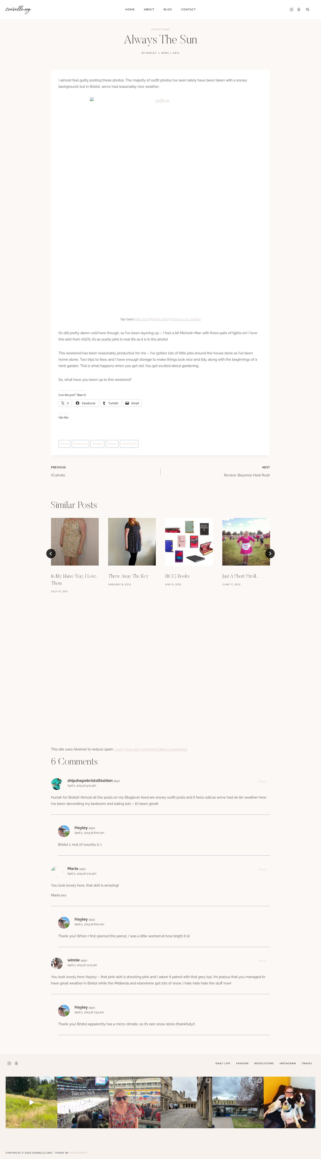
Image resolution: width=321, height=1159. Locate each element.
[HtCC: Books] (189, 542)
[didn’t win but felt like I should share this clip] (83, 1102)
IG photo (58, 472)
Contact (188, 9)
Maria (72, 868)
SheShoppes (78, 1152)
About (149, 9)
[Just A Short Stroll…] (246, 542)
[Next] (270, 553)
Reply (262, 781)
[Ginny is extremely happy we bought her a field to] (31, 1102)
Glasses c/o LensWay (186, 319)
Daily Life (223, 1063)
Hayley (151, 52)
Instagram (288, 1063)
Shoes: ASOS (161, 319)
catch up (80, 443)
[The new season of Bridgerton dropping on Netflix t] (186, 1102)
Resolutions (264, 1063)
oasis (112, 443)
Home (129, 9)
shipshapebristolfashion (90, 780)
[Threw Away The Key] (132, 542)
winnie (73, 960)
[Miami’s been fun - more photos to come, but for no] (134, 1102)
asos (64, 443)
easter (97, 443)
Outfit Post (160, 29)
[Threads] (298, 9)
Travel (307, 1063)
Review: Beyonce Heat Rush (247, 472)
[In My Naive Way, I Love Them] (75, 542)
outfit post (129, 443)
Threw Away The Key (128, 576)
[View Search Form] (308, 10)
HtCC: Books (177, 576)
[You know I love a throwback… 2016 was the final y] (289, 1102)
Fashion (242, 1063)
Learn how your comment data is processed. (151, 749)
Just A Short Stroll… (240, 576)
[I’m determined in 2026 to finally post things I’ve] (238, 1102)
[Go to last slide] (51, 553)
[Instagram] (291, 9)
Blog (168, 9)
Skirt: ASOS (143, 319)
